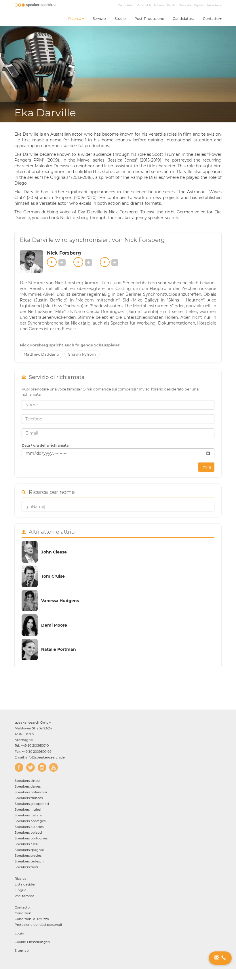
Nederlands (214, 5)
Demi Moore (54, 625)
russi (26, 844)
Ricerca (74, 18)
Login (19, 933)
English (171, 5)
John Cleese (54, 552)
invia (206, 467)
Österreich (144, 5)
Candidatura (183, 18)
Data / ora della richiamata (45, 445)
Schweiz (159, 5)
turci (26, 867)
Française (185, 5)
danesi (28, 786)
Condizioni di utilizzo (32, 919)
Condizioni (23, 913)
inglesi (28, 809)
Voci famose (24, 896)
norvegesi (30, 821)
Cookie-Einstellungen (32, 942)
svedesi (28, 856)
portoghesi (31, 838)
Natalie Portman (58, 649)
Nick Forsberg (64, 253)
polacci (28, 832)
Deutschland (126, 5)
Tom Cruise (53, 576)
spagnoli (30, 850)
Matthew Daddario (41, 354)
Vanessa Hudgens (60, 600)
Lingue (20, 890)
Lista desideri (25, 884)
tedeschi (30, 861)
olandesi (29, 827)
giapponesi (32, 804)
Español (199, 5)
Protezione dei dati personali (38, 925)
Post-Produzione (149, 18)
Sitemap (22, 951)
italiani (28, 815)
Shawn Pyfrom (82, 354)
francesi (29, 798)
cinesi (27, 781)
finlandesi (31, 792)
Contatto (211, 18)
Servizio (99, 18)
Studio (120, 18)
